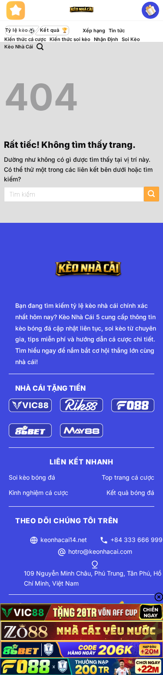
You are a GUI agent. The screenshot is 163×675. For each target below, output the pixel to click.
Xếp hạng (94, 30)
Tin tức (117, 30)
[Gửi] (151, 194)
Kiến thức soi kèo (70, 39)
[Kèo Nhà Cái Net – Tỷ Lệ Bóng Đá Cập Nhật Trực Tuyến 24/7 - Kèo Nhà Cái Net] (81, 10)
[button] (40, 47)
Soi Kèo (131, 39)
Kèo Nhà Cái (18, 47)
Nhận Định (106, 39)
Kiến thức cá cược (25, 39)
